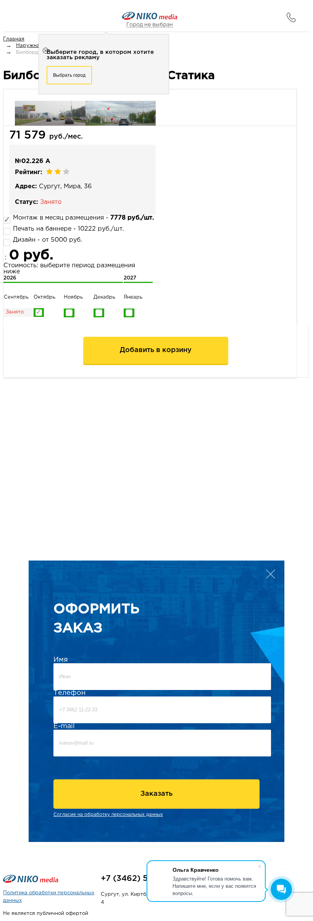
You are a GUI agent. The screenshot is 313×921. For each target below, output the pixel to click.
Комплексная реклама (51, 863)
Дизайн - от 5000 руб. (47, 240)
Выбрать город (69, 75)
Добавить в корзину (156, 350)
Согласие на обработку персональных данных (108, 815)
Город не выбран (149, 25)
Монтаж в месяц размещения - (83, 218)
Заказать (156, 794)
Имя (60, 660)
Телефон (69, 693)
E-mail (64, 726)
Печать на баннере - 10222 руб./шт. (68, 229)
